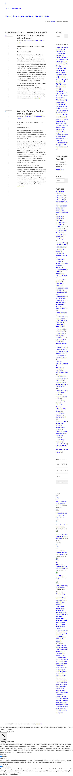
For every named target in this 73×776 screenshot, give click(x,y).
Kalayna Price (60, 102)
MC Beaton (59, 119)
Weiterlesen (38, 98)
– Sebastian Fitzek (61, 378)
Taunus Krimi (59, 710)
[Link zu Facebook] (66, 1)
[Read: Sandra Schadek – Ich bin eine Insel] (57, 522)
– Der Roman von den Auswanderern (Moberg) (62, 265)
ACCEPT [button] (9, 729)
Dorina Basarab (60, 667)
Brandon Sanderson (62, 57)
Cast (64, 64)
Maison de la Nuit (61, 115)
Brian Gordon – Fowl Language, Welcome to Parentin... (61, 536)
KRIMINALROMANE (61, 308)
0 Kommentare (28, 40)
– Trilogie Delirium (61, 296)
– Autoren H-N (60, 198)
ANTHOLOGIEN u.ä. (61, 202)
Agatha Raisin (60, 47)
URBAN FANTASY (38, 40)
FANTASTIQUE (60, 222)
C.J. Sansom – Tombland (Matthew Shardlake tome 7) (61, 566)
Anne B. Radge (63, 647)
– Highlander (59, 228)
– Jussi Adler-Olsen (61, 312)
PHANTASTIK (60, 339)
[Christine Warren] (8, 38)
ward (61, 712)
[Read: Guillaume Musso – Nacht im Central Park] (57, 499)
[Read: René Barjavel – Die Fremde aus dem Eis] (57, 510)
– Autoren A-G (60, 196)
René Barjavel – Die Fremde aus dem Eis (61, 515)
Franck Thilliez (61, 669)
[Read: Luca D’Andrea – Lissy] (57, 574)
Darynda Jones (61, 75)
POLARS (58, 341)
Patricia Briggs (61, 133)
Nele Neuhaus (60, 128)
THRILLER (59, 380)
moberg (59, 127)
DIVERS (58, 220)
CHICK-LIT (59, 216)
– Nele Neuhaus (60, 319)
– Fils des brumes (61, 226)
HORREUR (59, 284)
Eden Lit (19, 42)
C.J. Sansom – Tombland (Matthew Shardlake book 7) (61, 552)
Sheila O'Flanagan (61, 708)
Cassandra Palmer (61, 657)
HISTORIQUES (60, 247)
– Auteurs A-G (60, 329)
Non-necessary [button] (4, 764)
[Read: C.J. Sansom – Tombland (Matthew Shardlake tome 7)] (57, 562)
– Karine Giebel (60, 376)
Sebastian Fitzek (63, 706)
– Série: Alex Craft (61, 421)
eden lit (60, 82)
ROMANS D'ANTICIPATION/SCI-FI (62, 364)
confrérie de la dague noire (61, 71)
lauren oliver (63, 686)
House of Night (60, 671)
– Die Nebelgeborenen (62, 239)
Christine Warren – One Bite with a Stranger (30, 36)
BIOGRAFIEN (60, 210)
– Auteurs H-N (60, 331)
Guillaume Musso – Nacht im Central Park (61, 503)
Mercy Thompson (62, 120)
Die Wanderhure (60, 665)
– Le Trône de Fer (61, 230)
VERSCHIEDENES (61, 446)
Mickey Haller (63, 125)
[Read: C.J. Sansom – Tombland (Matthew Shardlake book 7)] (57, 548)
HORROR (58, 286)
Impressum (39, 724)
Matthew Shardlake (61, 117)
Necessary (5, 756)
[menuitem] (8, 16)
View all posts (60, 169)
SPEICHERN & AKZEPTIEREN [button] (9, 775)
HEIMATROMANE (61, 245)
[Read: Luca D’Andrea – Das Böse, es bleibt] (57, 583)
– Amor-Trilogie (60, 302)
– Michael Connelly (61, 317)
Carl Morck (63, 655)
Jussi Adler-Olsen (61, 99)
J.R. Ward (62, 94)
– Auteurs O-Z (60, 333)
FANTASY (58, 224)
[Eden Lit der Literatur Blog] (13, 8)
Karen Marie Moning (61, 107)
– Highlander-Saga (61, 243)
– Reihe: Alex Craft (61, 390)
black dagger (61, 54)
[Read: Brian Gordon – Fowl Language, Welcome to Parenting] (57, 531)
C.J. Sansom (60, 60)
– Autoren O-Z (60, 200)
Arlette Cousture (60, 649)
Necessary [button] (3, 754)
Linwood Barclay (62, 112)
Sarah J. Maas (62, 136)
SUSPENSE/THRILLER (62, 372)
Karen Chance (61, 105)
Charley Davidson (61, 67)
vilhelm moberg (61, 145)
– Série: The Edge (61, 444)
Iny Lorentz (60, 92)
